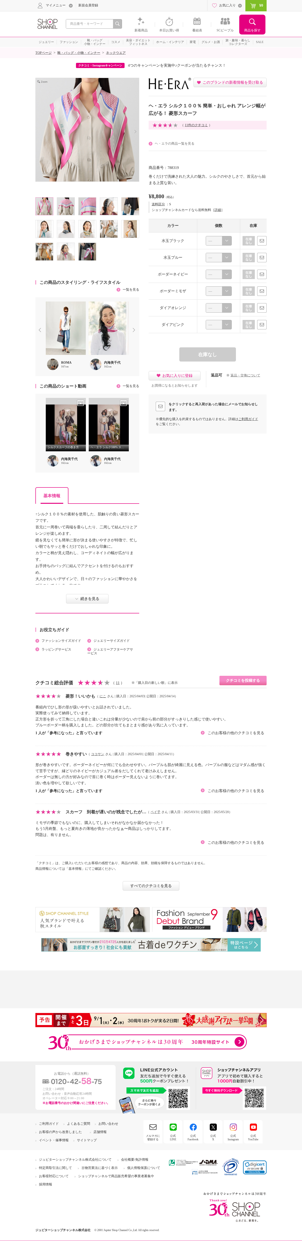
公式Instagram (233, 1137)
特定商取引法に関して (55, 1168)
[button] (255, 1167)
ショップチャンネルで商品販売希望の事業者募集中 (116, 1176)
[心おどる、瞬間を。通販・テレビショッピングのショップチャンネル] (47, 23)
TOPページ (43, 53)
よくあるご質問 (78, 1123)
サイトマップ (87, 1140)
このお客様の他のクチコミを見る (236, 733)
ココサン (97, 754)
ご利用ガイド (248, 419)
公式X (213, 1137)
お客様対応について (54, 1176)
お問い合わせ (108, 1123)
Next (135, 330)
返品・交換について (245, 375)
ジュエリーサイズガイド (111, 640)
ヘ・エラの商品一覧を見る (174, 143)
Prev (41, 330)
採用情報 (45, 1184)
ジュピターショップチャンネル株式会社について (75, 1159)
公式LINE (173, 1137)
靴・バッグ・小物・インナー (78, 53)
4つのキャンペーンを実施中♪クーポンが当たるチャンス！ (177, 65)
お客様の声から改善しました (60, 1132)
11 (118, 683)
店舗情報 (100, 1132)
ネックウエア (116, 53)
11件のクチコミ (196, 125)
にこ (103, 696)
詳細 (217, 210)
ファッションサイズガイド (61, 640)
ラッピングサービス (56, 649)
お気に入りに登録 (177, 376)
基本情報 (51, 495)
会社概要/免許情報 (134, 1159)
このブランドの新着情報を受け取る (233, 82)
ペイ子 (155, 812)
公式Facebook (193, 1137)
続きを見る (89, 599)
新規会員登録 (88, 5)
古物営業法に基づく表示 (99, 1168)
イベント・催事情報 (54, 1140)
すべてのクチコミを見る (151, 886)
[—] (219, 241)
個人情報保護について (143, 1168)
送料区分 (158, 204)
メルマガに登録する (153, 1137)
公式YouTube (253, 1137)
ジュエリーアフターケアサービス (110, 651)
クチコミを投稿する (243, 680)
